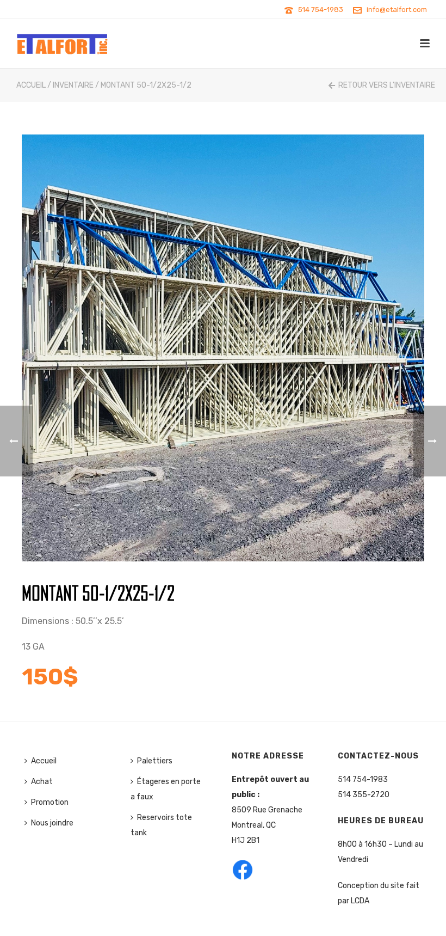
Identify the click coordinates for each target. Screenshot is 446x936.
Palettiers (154, 761)
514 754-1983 (320, 9)
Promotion (50, 802)
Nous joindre (52, 823)
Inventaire (73, 85)
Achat (42, 781)
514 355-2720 (363, 794)
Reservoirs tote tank (161, 825)
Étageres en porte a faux (166, 789)
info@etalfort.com (397, 9)
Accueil (31, 85)
